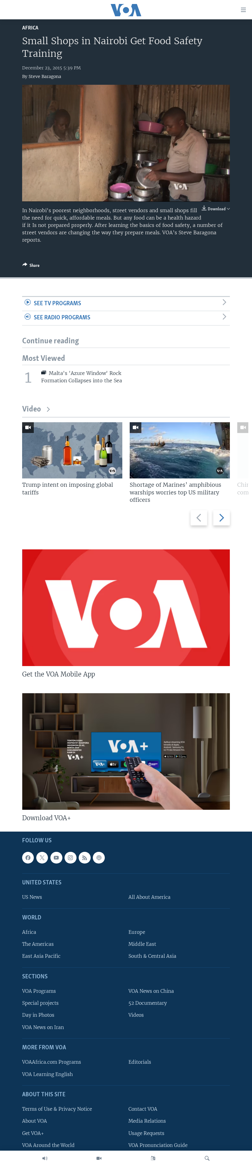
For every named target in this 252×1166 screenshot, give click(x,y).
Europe (136, 932)
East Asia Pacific (41, 956)
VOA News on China (151, 991)
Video (31, 409)
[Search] (207, 1158)
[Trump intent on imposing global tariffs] (72, 450)
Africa (30, 28)
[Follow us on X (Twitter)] (42, 858)
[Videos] (99, 1158)
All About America (149, 897)
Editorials (139, 1062)
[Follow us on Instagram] (70, 858)
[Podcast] (98, 858)
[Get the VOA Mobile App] (126, 607)
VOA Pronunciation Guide (157, 1145)
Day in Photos (38, 1015)
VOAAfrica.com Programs (51, 1062)
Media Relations (147, 1121)
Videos (136, 1015)
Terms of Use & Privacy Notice (57, 1109)
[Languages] (153, 1158)
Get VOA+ (33, 1133)
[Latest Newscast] (45, 1158)
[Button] (31, 266)
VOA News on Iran (43, 1027)
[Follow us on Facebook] (28, 858)
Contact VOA (142, 1109)
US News (32, 897)
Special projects (40, 1003)
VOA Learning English (47, 1074)
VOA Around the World (48, 1145)
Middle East (142, 944)
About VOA (34, 1121)
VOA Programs (39, 991)
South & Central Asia (152, 956)
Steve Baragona (45, 76)
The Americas (38, 944)
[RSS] (84, 858)
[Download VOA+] (126, 751)
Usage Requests (146, 1133)
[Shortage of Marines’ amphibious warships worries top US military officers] (180, 450)
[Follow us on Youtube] (56, 858)
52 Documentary (147, 1003)
